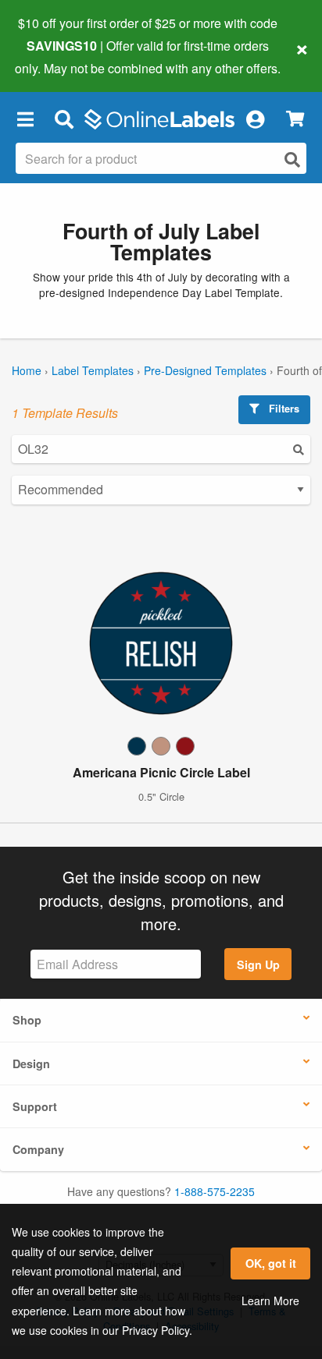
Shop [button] (27, 1020)
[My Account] (254, 119)
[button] (25, 119)
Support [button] (35, 1106)
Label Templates (93, 370)
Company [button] (38, 1149)
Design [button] (31, 1063)
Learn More (270, 1300)
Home (26, 370)
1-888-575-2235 (214, 1191)
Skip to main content (56, 56)
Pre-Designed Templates (205, 370)
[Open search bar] (64, 119)
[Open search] (292, 159)
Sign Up (258, 964)
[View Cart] (295, 119)
